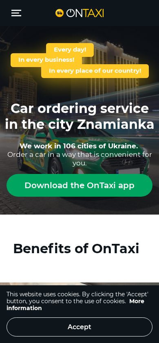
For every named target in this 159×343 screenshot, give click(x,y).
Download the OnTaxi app (79, 185)
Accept (79, 327)
